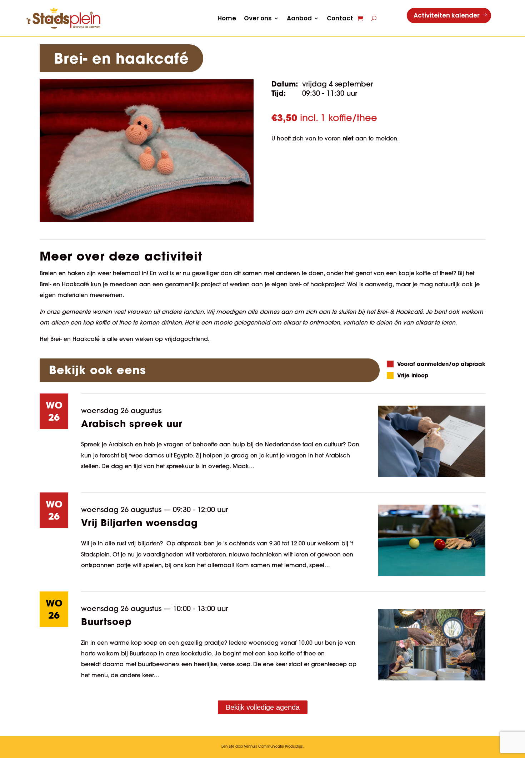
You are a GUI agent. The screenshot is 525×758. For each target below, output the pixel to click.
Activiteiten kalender (447, 15)
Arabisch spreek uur (131, 423)
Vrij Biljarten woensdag (139, 522)
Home (227, 18)
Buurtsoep (106, 621)
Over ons (258, 18)
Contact (340, 18)
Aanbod (299, 18)
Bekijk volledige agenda (263, 707)
